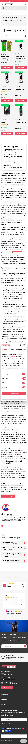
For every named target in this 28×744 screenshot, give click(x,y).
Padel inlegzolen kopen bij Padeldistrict (13, 167)
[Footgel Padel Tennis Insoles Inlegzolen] (7, 46)
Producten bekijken (8, 496)
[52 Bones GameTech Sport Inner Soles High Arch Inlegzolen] (21, 77)
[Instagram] (4, 724)
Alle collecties (7, 687)
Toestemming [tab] (5, 349)
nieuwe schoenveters (9, 414)
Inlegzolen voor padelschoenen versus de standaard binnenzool (13, 153)
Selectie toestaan (14, 397)
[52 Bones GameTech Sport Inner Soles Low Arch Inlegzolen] (21, 46)
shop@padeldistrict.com (8, 679)
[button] (25, 4)
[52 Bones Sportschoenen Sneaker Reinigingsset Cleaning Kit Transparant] (7, 110)
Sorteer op (4, 35)
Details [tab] (12, 349)
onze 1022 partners (10, 356)
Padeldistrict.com (8, 740)
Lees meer (4, 523)
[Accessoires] (15, 30)
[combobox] (14, 8)
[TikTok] (7, 724)
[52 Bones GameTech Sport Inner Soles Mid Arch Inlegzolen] (7, 77)
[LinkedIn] (9, 724)
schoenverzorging (16, 412)
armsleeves (9, 454)
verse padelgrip (18, 452)
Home (2, 13)
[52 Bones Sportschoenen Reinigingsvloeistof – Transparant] (21, 110)
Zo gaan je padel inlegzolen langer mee (13, 162)
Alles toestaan (14, 393)
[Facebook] (2, 724)
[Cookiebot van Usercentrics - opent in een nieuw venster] (20, 345)
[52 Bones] (4, 30)
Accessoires (20, 30)
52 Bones (8, 30)
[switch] (24, 378)
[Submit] (25, 646)
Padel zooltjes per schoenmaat (11, 160)
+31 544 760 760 (5, 677)
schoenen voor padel (17, 251)
